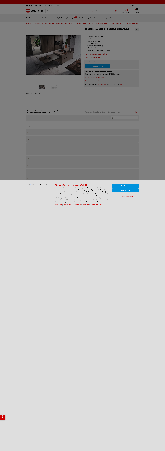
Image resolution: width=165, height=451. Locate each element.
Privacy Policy (67, 204)
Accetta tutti (125, 186)
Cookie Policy (77, 204)
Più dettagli (58, 204)
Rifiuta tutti (125, 190)
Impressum (86, 204)
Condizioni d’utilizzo (96, 204)
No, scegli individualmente (125, 196)
